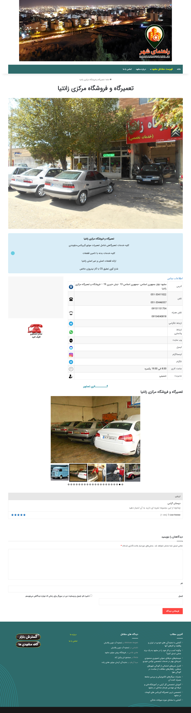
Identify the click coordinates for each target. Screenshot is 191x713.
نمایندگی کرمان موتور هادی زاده (114, 662)
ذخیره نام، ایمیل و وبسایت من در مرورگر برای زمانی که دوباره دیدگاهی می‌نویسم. (57, 596)
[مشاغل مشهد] (179, 63)
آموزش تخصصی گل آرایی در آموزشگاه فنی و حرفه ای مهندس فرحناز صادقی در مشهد (162, 686)
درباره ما (73, 634)
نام (182, 583)
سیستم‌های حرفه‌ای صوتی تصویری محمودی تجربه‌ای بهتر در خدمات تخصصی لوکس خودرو (162, 660)
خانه (179, 69)
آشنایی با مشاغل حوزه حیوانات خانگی (165, 700)
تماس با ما (127, 69)
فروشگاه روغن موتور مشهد (115, 652)
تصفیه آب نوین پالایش (113, 642)
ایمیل (180, 596)
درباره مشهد (141, 69)
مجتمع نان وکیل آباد (123, 657)
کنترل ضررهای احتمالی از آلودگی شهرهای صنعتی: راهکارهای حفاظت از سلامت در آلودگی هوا (164, 669)
